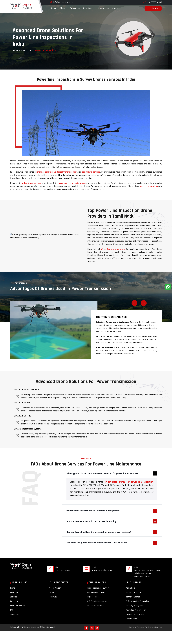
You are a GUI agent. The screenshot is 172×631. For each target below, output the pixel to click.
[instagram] (92, 628)
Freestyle (53, 597)
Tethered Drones (133, 597)
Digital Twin (92, 597)
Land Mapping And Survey (98, 588)
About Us (14, 592)
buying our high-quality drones (72, 183)
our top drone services (30, 183)
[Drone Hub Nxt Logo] (22, 566)
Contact (116, 8)
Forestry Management (135, 605)
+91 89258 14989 (155, 2)
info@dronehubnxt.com (63, 2)
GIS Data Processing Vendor (99, 601)
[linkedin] (97, 628)
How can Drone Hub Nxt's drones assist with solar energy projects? (98, 532)
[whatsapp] (168, 287)
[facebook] (86, 628)
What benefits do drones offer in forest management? (93, 510)
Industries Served (17, 605)
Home (53, 8)
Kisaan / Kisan (55, 588)
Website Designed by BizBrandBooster (145, 627)
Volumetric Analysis (95, 605)
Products (102, 8)
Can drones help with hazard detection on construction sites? (96, 542)
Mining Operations (133, 592)
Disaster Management (135, 614)
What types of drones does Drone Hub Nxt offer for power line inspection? (102, 473)
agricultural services (91, 172)
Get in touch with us (149, 186)
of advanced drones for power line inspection (128, 481)
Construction (131, 619)
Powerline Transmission (136, 610)
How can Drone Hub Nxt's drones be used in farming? (92, 521)
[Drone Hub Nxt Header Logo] (22, 13)
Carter (51, 592)
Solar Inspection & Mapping (137, 601)
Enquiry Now (153, 8)
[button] (134, 303)
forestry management (67, 172)
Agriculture (130, 588)
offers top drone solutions (113, 249)
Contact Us (15, 614)
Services (73, 8)
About (63, 8)
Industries (87, 8)
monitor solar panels (46, 172)
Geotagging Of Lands (96, 592)
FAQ (11, 610)
